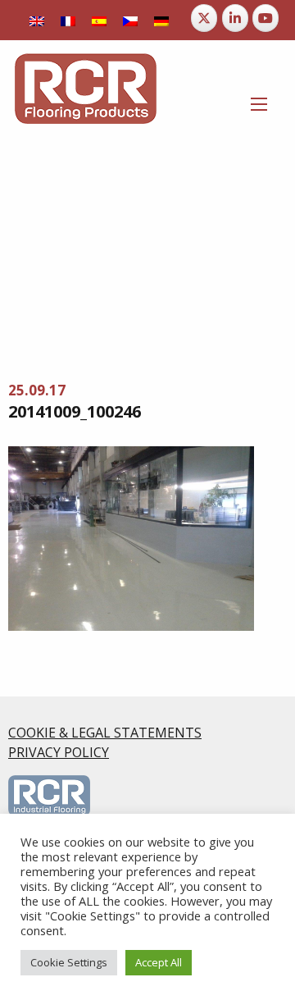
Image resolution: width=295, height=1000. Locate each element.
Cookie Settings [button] (68, 962)
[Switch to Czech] (130, 20)
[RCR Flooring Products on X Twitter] (204, 18)
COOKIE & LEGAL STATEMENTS (105, 733)
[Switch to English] (36, 20)
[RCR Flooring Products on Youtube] (265, 18)
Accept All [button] (158, 962)
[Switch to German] (161, 20)
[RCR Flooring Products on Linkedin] (235, 18)
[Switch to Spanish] (99, 20)
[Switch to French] (68, 20)
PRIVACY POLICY (58, 752)
